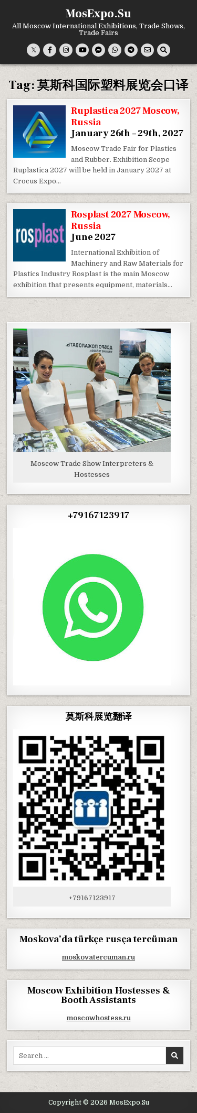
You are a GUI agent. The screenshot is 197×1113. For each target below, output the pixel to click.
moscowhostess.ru (99, 1018)
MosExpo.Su (98, 13)
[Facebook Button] (49, 50)
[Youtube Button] (82, 50)
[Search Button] (163, 50)
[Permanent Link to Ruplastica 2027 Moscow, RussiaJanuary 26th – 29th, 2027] (39, 131)
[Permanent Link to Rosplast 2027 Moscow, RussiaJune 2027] (39, 235)
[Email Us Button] (147, 50)
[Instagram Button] (65, 50)
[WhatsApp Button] (114, 50)
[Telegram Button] (131, 50)
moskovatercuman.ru (98, 957)
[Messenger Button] (98, 50)
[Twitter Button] (33, 50)
